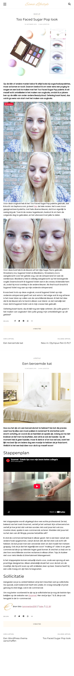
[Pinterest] (23, 321)
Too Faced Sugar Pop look (57, 638)
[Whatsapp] (28, 321)
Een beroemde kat (13, 343)
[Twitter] (19, 321)
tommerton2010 (29, 606)
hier (35, 206)
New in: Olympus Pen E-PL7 (56, 343)
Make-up (37, 14)
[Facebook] (15, 321)
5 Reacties (37, 624)
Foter (41, 606)
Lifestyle (37, 358)
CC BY (48, 606)
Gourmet (32, 595)
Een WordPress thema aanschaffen (15, 639)
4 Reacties (37, 329)
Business (37, 656)
